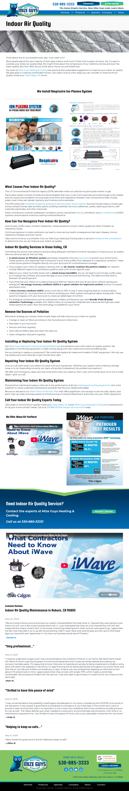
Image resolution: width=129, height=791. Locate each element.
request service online (74, 407)
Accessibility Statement (63, 788)
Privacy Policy (41, 788)
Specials (95, 12)
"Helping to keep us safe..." (23, 727)
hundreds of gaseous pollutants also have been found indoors (55, 204)
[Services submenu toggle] (72, 12)
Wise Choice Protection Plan (44, 391)
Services (65, 12)
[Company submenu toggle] (115, 12)
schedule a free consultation (107, 238)
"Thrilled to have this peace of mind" (30, 690)
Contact (101, 784)
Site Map (50, 788)
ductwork (84, 258)
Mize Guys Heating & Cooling (33, 70)
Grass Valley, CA (32, 75)
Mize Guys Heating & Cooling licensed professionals (34, 346)
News (121, 12)
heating (79, 213)
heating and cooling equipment (94, 385)
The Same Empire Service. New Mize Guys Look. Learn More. (92, 8)
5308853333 (63, 4)
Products (80, 12)
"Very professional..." (19, 646)
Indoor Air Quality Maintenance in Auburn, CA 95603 (40, 610)
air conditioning (108, 213)
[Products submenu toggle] (88, 12)
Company (107, 12)
